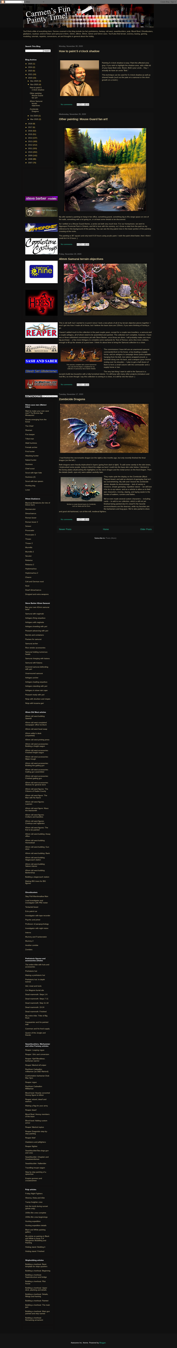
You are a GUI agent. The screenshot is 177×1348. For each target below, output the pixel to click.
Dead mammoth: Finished (36, 1011)
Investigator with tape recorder (37, 915)
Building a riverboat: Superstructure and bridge (36, 1276)
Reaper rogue (31, 1082)
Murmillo (28, 547)
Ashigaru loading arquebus (36, 682)
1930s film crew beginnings (36, 1217)
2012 (30, 145)
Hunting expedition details (35, 1225)
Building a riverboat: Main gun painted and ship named (37, 1312)
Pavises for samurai (33, 639)
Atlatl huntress (31, 443)
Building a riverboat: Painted (36, 1301)
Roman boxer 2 (31, 522)
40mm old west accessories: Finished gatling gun (36, 777)
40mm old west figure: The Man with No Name (36, 796)
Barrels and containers (34, 635)
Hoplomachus (31, 569)
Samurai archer (31, 643)
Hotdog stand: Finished (34, 1251)
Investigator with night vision (36, 928)
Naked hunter (30, 460)
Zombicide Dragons (72, 399)
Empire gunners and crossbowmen (33, 1179)
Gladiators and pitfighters (35, 1142)
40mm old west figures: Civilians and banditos (34, 816)
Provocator (29, 530)
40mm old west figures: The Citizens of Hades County (36, 790)
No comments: (67, 104)
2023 (30, 71)
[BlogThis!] (80, 104)
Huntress (29, 464)
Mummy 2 (29, 941)
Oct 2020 (34, 116)
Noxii (27, 586)
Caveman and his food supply (37, 1029)
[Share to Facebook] (85, 104)
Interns (28, 932)
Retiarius (29, 560)
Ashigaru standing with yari (36, 686)
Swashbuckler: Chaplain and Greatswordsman (37, 1158)
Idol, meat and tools (33, 986)
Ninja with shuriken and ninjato (37, 699)
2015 (30, 134)
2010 (30, 152)
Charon (28, 577)
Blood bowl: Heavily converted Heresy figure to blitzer (37, 1094)
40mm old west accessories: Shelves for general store (36, 784)
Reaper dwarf (30, 1110)
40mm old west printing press (37, 740)
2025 (30, 64)
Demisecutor (30, 509)
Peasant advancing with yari (36, 631)
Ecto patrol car (31, 911)
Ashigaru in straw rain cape (36, 690)
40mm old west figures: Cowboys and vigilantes (35, 822)
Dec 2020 (34, 81)
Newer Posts (65, 529)
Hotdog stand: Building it (35, 1247)
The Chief (29, 426)
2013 (30, 141)
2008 (30, 159)
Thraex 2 (29, 543)
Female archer (31, 447)
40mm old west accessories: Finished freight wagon (36, 751)
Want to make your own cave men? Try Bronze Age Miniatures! (37, 413)
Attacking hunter (32, 456)
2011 (30, 148)
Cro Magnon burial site (34, 990)
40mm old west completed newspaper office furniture (36, 723)
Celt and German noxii (34, 581)
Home (106, 529)
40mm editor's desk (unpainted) (33, 734)
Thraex (28, 539)
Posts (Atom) (111, 538)
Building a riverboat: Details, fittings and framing (36, 1295)
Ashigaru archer (31, 678)
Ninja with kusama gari (34, 703)
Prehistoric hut (31, 971)
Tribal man (29, 439)
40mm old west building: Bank (37, 853)
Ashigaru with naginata (34, 622)
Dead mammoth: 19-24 (34, 1007)
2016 (30, 131)
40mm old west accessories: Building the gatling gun (36, 764)
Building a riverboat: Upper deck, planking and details (36, 1289)
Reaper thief (30, 1138)
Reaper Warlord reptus (34, 1127)
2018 (30, 124)
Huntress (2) (30, 477)
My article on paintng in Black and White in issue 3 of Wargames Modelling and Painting (37, 1239)
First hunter (30, 451)
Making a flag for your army (36, 1106)
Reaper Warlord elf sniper (35, 1065)
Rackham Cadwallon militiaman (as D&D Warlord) (36, 1070)
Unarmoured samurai (34, 673)
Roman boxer (30, 518)
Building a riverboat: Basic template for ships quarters (36, 1265)
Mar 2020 (34, 119)
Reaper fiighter (31, 1146)
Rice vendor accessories (35, 648)
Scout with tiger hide (33, 473)
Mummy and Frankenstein (36, 937)
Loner (27, 490)
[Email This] (78, 104)
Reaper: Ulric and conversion (37, 1054)
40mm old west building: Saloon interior (35, 865)
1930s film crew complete (35, 1213)
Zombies (28, 949)
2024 (30, 67)
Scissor (28, 526)
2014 (30, 138)
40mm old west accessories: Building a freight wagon (36, 745)
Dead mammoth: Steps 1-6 (36, 994)
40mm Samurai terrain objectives (81, 259)
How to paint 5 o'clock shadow (79, 51)
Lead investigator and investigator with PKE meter (36, 901)
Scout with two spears (34, 481)
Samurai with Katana (33, 663)
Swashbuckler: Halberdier (35, 1163)
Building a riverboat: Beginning (37, 1271)
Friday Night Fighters (34, 1193)
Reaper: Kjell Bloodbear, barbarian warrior (35, 1060)
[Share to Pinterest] (88, 104)
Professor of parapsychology (37, 924)
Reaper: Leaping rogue (34, 1050)
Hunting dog (30, 485)
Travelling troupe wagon (35, 1168)
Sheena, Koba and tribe (35, 1198)
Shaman (28, 430)
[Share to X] (83, 104)
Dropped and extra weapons (37, 594)
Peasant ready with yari (34, 695)
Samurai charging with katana (37, 658)
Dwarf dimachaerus (33, 590)
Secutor (28, 556)
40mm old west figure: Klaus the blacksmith (36, 809)
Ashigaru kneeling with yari (36, 626)
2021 (30, 74)
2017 (30, 127)
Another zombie (31, 945)
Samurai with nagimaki (34, 614)
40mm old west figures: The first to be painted (36, 829)
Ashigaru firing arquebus (35, 618)
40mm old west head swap (36, 729)
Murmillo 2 (29, 552)
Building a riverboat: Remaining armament (34, 1319)
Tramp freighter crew (33, 1202)
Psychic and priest (32, 920)
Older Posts (146, 529)
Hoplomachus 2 (31, 573)
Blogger (102, 1343)
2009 (30, 155)
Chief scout (29, 468)
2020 (30, 78)
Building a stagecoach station (37, 877)
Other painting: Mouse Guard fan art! (83, 119)
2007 (30, 163)
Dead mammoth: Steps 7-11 (36, 999)
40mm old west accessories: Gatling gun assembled (36, 771)
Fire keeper (30, 434)
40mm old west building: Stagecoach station (35, 859)
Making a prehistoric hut (35, 975)
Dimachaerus (30, 513)
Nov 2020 (34, 84)
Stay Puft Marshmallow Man (36, 896)
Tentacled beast (31, 907)
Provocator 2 (30, 535)
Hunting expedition (33, 1221)
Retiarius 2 (29, 564)
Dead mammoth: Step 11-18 (36, 1003)
